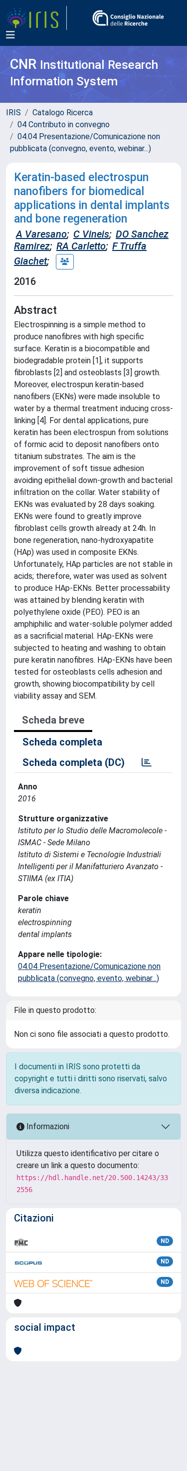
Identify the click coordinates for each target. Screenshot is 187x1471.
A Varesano (41, 234)
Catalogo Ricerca (62, 112)
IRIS (13, 112)
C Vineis (91, 234)
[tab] (146, 762)
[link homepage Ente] (128, 18)
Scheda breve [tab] (53, 720)
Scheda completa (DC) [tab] (73, 762)
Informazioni (46, 1126)
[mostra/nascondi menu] (10, 35)
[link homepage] (36, 18)
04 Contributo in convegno (63, 124)
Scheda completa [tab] (62, 742)
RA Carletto (81, 246)
